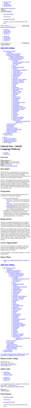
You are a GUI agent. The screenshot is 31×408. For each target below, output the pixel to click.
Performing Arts (16, 93)
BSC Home (6, 29)
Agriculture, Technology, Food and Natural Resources (21, 62)
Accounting (15, 60)
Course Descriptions (11, 123)
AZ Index (6, 3)
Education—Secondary (18, 82)
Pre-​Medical (15, 101)
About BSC (9, 52)
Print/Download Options (6, 11)
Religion (15, 113)
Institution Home (8, 6)
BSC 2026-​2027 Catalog (9, 51)
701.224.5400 (4, 364)
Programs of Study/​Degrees (13, 55)
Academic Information (12, 128)
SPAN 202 (14, 206)
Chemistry (15, 68)
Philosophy (15, 94)
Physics (14, 95)
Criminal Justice (16, 75)
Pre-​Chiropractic (16, 98)
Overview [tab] (6, 152)
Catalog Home (7, 4)
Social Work (16, 114)
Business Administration (18, 67)
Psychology (15, 111)
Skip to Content (7, 1)
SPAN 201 (9, 206)
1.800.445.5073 (12, 364)
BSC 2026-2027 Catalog (9, 138)
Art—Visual (15, 64)
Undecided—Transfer (18, 118)
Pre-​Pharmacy (16, 105)
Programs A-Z (7, 32)
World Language (17, 119)
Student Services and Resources (14, 129)
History (14, 86)
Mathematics (16, 90)
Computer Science (17, 74)
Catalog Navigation (5, 44)
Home (5, 137)
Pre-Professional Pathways (10, 141)
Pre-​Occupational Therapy (19, 102)
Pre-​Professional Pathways (16, 59)
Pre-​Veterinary (16, 110)
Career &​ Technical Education (17, 57)
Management (16, 87)
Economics (15, 78)
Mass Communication (18, 88)
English (14, 84)
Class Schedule (10, 126)
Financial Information (12, 130)
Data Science (16, 76)
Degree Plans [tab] (7, 154)
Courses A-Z (7, 33)
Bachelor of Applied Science (16, 56)
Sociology (15, 115)
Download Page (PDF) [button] (9, 19)
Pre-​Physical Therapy (18, 106)
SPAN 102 (9, 203)
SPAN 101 (9, 199)
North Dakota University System (15, 386)
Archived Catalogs (8, 134)
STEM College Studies (18, 117)
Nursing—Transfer (17, 91)
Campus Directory (8, 133)
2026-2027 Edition (8, 48)
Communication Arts (17, 72)
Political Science (16, 97)
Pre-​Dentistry (16, 99)
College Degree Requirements (14, 53)
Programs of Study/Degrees (10, 140)
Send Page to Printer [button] (8, 14)
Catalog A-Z (7, 377)
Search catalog (4, 25)
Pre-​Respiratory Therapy (18, 109)
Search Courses (10, 125)
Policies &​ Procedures (12, 132)
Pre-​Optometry (16, 103)
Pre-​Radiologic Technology (19, 107)
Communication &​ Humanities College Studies (20, 70)
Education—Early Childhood (20, 79)
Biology (14, 66)
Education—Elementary (18, 80)
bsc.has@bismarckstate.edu (10, 165)
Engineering (15, 83)
